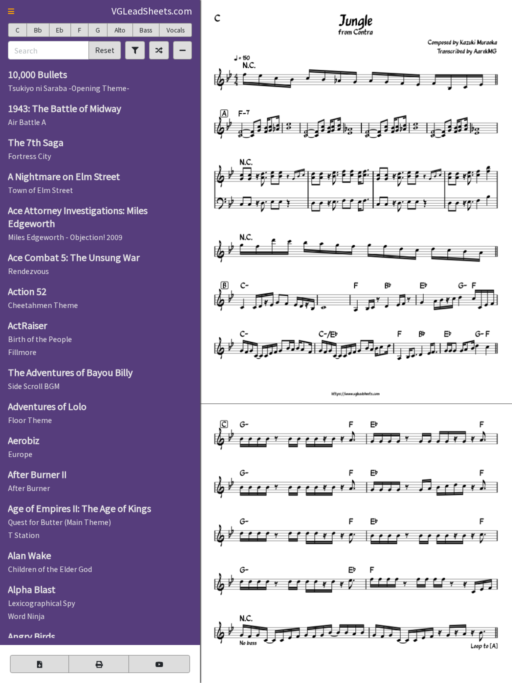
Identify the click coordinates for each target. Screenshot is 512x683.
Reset (104, 50)
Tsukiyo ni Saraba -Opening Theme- (69, 88)
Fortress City (29, 156)
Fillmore (22, 352)
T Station (24, 535)
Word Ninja (26, 616)
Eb (60, 30)
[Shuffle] (159, 50)
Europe (20, 454)
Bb (38, 30)
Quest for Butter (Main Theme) (59, 522)
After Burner (29, 488)
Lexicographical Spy (41, 603)
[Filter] (135, 50)
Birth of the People (40, 339)
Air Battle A (27, 122)
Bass (146, 30)
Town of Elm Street (40, 190)
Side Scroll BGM (34, 386)
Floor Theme (30, 420)
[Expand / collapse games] (182, 50)
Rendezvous (28, 271)
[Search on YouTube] (159, 664)
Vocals (175, 30)
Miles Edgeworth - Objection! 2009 (65, 237)
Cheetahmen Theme (43, 305)
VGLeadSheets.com (152, 10)
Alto (120, 30)
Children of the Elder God (50, 569)
